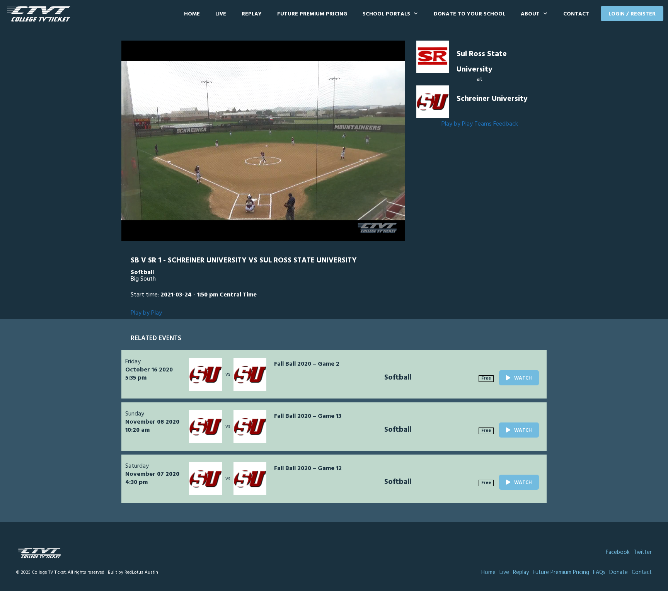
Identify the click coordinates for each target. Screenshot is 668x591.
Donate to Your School (469, 14)
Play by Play (457, 124)
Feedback (505, 124)
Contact (576, 14)
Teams (483, 124)
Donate (618, 572)
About (530, 14)
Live (220, 14)
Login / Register (632, 14)
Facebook (618, 552)
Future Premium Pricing (312, 14)
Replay (252, 14)
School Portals (386, 14)
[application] (263, 141)
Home (192, 14)
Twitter (643, 552)
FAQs (599, 572)
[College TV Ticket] (40, 14)
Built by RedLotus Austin (133, 572)
